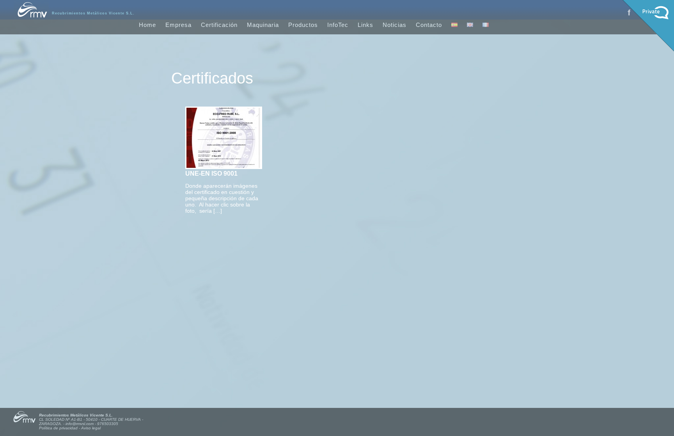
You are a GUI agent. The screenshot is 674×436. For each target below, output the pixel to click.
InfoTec (337, 24)
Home (147, 24)
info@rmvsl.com (80, 424)
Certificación (219, 24)
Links (365, 24)
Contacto (429, 24)
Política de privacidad (58, 428)
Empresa (178, 24)
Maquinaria (263, 24)
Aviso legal (91, 428)
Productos (303, 24)
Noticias (394, 24)
